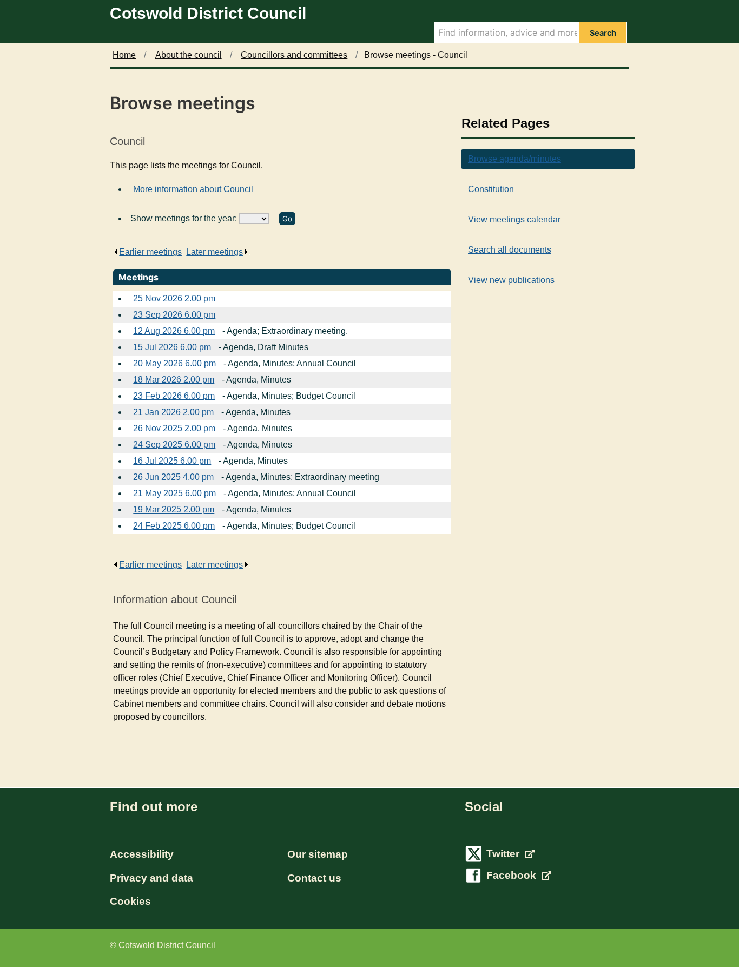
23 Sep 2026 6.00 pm (174, 314)
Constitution (491, 189)
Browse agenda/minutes (514, 158)
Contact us (314, 878)
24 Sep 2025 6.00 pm (174, 444)
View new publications (511, 280)
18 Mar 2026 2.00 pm (173, 379)
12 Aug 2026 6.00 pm (174, 331)
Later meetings (214, 251)
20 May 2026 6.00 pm (174, 363)
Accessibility (142, 854)
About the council (188, 55)
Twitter (504, 853)
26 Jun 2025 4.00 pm (173, 477)
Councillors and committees (294, 55)
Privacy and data (151, 878)
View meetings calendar (514, 219)
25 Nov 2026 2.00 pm (174, 298)
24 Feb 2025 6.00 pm (174, 525)
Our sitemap (317, 854)
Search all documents (509, 249)
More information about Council (193, 189)
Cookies (130, 901)
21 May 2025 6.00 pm (174, 493)
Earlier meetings (150, 251)
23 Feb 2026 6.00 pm (174, 395)
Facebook (512, 875)
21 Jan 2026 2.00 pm (173, 412)
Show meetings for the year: (184, 218)
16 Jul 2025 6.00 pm (172, 460)
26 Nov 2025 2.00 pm (174, 428)
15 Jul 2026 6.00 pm (172, 347)
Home (124, 55)
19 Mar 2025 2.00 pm (173, 509)
